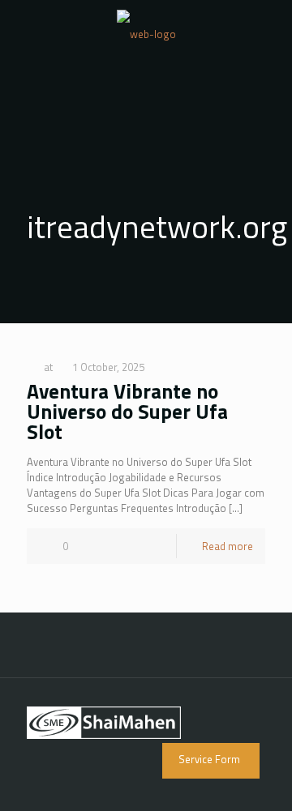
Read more (227, 546)
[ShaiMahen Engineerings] (146, 32)
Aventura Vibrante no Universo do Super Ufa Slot (127, 411)
